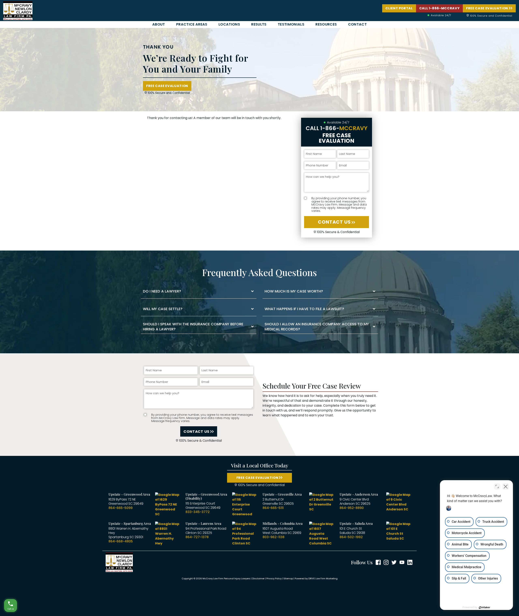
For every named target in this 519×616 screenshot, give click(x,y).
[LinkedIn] (409, 562)
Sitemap (288, 578)
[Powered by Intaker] (484, 607)
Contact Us (334, 222)
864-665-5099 (120, 508)
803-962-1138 (273, 537)
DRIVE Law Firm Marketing (323, 578)
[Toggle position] (497, 486)
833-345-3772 (198, 512)
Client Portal (399, 8)
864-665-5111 (273, 508)
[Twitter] (394, 562)
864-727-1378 (197, 537)
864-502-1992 (351, 537)
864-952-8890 (352, 508)
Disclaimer (258, 578)
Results (258, 24)
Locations (229, 24)
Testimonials (291, 24)
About (158, 24)
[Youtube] (401, 562)
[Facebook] (378, 562)
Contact (357, 24)
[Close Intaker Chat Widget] (505, 486)
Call (337, 128)
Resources (326, 24)
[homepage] (17, 10)
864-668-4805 (120, 541)
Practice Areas (191, 24)
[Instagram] (386, 562)
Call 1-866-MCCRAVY (439, 8)
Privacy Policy (274, 578)
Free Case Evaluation (487, 8)
